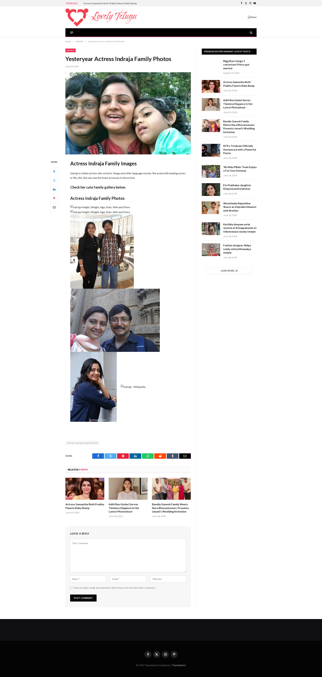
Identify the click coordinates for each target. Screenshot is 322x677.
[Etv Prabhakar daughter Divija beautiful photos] (211, 189)
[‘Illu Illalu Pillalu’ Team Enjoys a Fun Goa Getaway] (211, 171)
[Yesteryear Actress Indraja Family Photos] (128, 113)
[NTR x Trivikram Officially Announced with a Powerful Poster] (211, 150)
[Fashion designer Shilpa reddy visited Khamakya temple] (211, 249)
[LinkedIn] (54, 189)
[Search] (250, 32)
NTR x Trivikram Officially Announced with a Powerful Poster (239, 149)
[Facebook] (54, 171)
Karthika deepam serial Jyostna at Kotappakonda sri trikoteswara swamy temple (239, 228)
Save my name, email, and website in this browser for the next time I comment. (114, 587)
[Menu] (71, 32)
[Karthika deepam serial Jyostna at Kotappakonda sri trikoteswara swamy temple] (211, 228)
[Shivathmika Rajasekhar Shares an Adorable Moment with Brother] (211, 207)
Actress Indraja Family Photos (82, 443)
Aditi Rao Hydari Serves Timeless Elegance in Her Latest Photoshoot (124, 508)
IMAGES (70, 50)
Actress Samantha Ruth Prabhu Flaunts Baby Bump (110, 3)
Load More (228, 270)
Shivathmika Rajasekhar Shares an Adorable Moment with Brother (239, 207)
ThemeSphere (179, 665)
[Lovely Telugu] (101, 17)
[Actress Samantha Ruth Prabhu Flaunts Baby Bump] (84, 489)
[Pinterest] (54, 198)
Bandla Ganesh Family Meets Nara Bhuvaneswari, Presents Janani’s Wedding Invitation (170, 508)
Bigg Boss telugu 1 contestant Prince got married (236, 64)
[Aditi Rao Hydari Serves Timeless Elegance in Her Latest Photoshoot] (128, 489)
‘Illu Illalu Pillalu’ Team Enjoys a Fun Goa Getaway (240, 169)
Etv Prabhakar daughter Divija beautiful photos (237, 187)
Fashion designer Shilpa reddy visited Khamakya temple (237, 249)
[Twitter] (54, 180)
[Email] (54, 207)
